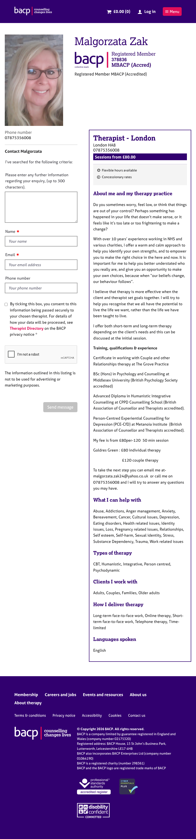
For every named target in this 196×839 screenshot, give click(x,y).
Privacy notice (64, 715)
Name (10, 231)
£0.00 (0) (121, 11)
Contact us (136, 715)
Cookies (115, 715)
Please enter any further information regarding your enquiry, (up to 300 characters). (36, 180)
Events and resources (103, 694)
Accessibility (92, 715)
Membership (26, 694)
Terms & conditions (30, 715)
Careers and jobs (60, 694)
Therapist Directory (27, 328)
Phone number (17, 278)
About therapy (28, 702)
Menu (174, 11)
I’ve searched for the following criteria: (39, 161)
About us (138, 694)
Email (10, 254)
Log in (150, 11)
